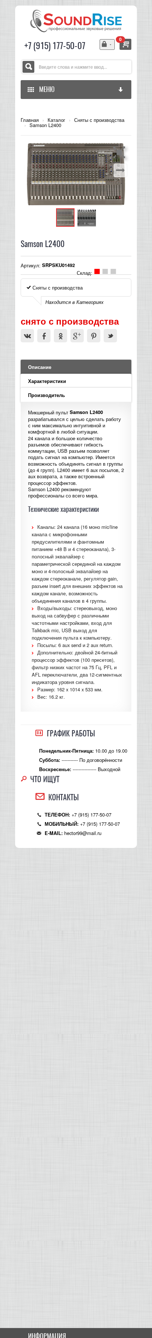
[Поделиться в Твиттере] (110, 335)
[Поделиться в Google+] (77, 335)
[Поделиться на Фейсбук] (44, 335)
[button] (120, 152)
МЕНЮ (45, 89)
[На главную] (76, 20)
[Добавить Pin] (93, 335)
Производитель (46, 395)
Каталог (56, 120)
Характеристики (47, 381)
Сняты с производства (99, 120)
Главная (30, 120)
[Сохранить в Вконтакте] (27, 335)
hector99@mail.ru (82, 832)
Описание (39, 367)
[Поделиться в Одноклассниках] (60, 335)
